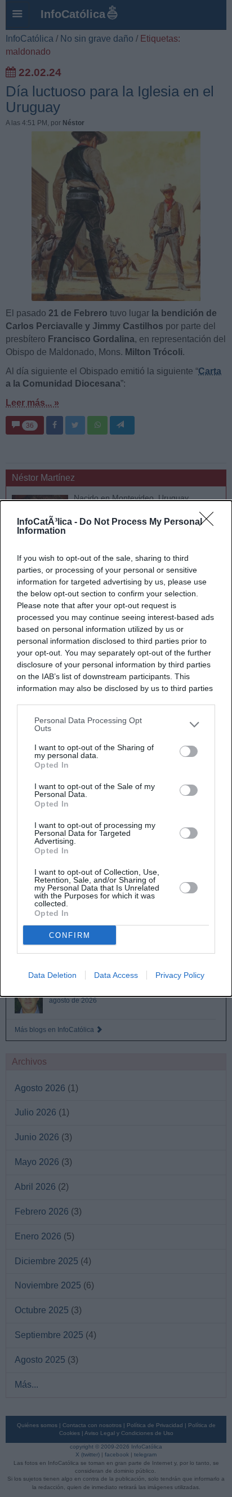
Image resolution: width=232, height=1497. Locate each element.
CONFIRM (70, 935)
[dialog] (116, 748)
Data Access (116, 975)
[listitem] (116, 724)
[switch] (189, 751)
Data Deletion (52, 975)
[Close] (210, 522)
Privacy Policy (179, 975)
